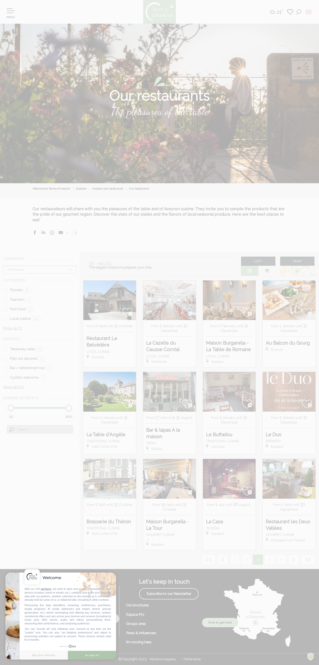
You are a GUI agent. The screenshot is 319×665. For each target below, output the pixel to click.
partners (46, 589)
